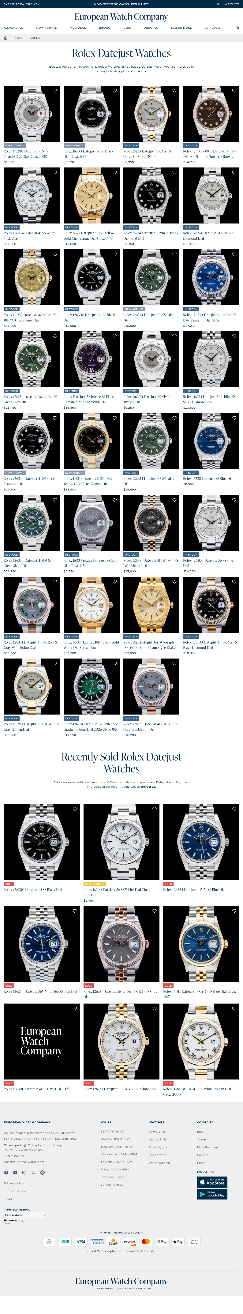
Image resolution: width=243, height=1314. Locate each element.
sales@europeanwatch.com (21, 4)
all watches (13, 28)
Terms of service (16, 1191)
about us (151, 28)
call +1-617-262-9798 (227, 4)
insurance (78, 28)
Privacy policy (14, 1183)
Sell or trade (157, 1155)
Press (201, 1162)
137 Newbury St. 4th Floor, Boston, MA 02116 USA (40, 1139)
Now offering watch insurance (121, 4)
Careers (202, 1155)
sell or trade (181, 28)
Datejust (35, 38)
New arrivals (157, 1139)
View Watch (32, 113)
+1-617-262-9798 (16, 1155)
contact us (138, 71)
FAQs (8, 1198)
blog (127, 28)
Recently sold (158, 1147)
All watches (157, 1131)
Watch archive (159, 1162)
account (216, 27)
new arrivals (46, 28)
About (201, 1139)
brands (104, 28)
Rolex (18, 38)
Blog (200, 1131)
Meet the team (207, 1147)
